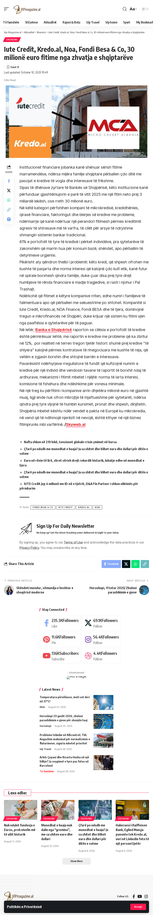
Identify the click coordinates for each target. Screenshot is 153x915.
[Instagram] (101, 639)
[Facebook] (60, 623)
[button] (138, 907)
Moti (42, 707)
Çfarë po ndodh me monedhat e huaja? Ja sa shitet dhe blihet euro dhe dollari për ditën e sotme (93, 834)
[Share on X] (9, 190)
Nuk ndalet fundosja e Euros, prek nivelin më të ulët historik (19, 829)
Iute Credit (65, 507)
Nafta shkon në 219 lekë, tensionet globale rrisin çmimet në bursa (70, 442)
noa (97, 507)
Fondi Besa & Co (43, 507)
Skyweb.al (75, 424)
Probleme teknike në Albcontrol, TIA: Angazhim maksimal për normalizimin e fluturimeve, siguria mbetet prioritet (65, 739)
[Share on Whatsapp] (9, 200)
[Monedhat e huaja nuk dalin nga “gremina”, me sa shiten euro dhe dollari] (58, 810)
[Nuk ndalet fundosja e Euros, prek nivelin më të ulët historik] (20, 810)
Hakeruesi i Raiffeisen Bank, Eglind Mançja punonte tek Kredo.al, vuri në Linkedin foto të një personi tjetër (132, 834)
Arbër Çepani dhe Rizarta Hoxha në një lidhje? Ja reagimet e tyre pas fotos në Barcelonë (64, 761)
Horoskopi (45, 725)
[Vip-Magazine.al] (27, 9)
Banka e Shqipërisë (53, 329)
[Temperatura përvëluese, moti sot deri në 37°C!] (103, 702)
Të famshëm (47, 771)
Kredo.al (84, 507)
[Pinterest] (60, 639)
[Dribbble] (101, 655)
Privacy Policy (29, 548)
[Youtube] (60, 655)
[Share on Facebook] (9, 181)
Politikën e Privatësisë (24, 907)
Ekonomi (12, 39)
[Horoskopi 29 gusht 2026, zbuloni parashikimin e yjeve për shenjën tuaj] (103, 721)
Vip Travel (45, 749)
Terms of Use (73, 542)
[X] (101, 623)
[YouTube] (139, 896)
